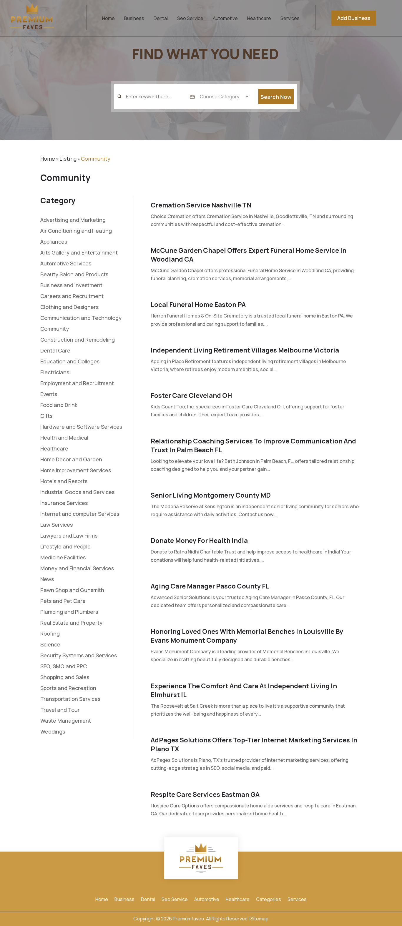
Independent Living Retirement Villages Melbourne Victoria (245, 350)
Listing (68, 158)
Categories (268, 899)
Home (108, 18)
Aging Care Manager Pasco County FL (210, 586)
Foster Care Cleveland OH (191, 395)
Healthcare (259, 18)
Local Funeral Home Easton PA (198, 304)
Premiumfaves (188, 918)
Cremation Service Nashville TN (201, 205)
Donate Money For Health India (199, 540)
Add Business (353, 17)
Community (95, 158)
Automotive (225, 18)
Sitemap (259, 918)
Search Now (275, 96)
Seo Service (190, 18)
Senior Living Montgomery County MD (211, 495)
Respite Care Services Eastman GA (205, 794)
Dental (161, 18)
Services (290, 18)
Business (134, 18)
